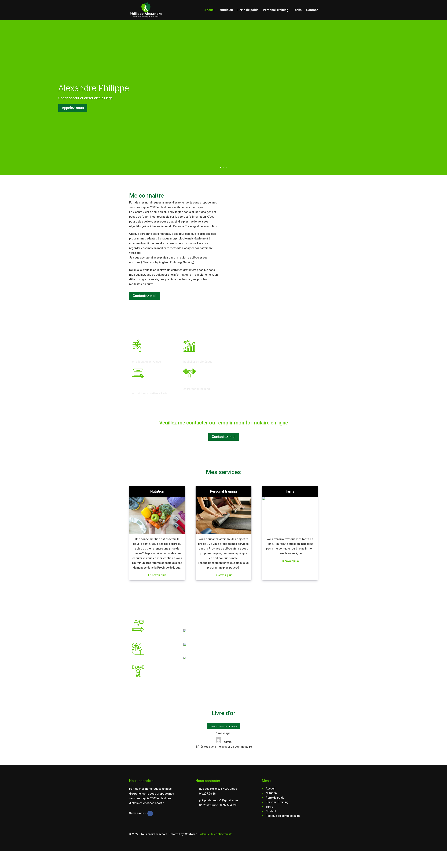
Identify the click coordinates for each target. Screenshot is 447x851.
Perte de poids (247, 10)
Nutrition (226, 10)
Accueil (209, 10)
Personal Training (275, 10)
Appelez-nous (73, 108)
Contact (312, 10)
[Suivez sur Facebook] (150, 813)
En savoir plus (157, 575)
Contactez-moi (144, 296)
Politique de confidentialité (215, 834)
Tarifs (297, 10)
